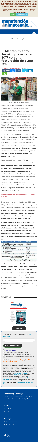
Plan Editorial (8, 412)
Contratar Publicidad (10, 409)
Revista (6, 406)
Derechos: (16, 374)
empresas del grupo (21, 373)
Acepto (13, 14)
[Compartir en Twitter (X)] (24, 70)
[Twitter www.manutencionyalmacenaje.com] (8, 436)
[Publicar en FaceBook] (18, 70)
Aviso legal (7, 419)
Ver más (19, 328)
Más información (22, 14)
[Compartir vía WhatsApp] (4, 73)
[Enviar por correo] (12, 70)
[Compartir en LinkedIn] (30, 70)
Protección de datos (10, 422)
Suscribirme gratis (12, 345)
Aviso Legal (20, 360)
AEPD (4, 382)
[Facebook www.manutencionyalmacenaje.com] (5, 436)
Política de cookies (10, 425)
